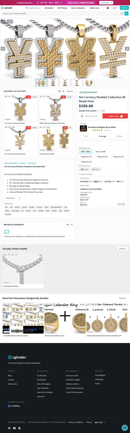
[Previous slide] (3, 49)
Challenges (99, 379)
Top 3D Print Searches (74, 392)
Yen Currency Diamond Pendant (15, 154)
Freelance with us (72, 384)
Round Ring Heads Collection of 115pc (15, 336)
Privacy (89, 422)
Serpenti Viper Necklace (11, 286)
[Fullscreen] (3, 22)
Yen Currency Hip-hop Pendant (15, 123)
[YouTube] (15, 428)
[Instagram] (20, 428)
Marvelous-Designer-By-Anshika (102, 127)
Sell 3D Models (71, 371)
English (99, 422)
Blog (10, 375)
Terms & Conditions (75, 422)
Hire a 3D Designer (44, 384)
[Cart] (108, 8)
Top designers (100, 375)
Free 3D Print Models (45, 392)
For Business (42, 375)
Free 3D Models (43, 388)
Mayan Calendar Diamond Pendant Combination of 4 (104, 336)
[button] (122, 13)
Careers (11, 380)
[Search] (126, 13)
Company (11, 371)
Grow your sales (72, 375)
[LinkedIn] (9, 428)
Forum (97, 383)
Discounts (41, 396)
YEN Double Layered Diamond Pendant (52, 123)
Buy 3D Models (42, 371)
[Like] (85, 143)
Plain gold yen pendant (46, 154)
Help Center (12, 384)
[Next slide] (127, 49)
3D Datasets (41, 380)
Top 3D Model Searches (75, 388)
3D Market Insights (73, 380)
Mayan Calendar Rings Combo (54, 336)
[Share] (119, 143)
